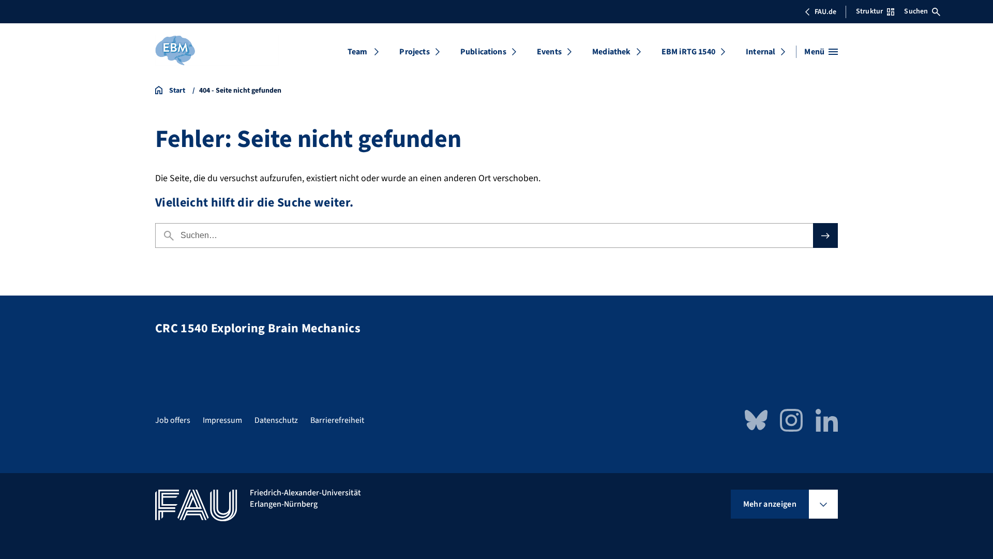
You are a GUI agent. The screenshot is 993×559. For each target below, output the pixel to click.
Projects (414, 51)
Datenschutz (276, 420)
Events (549, 51)
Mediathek (611, 51)
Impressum (222, 420)
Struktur (869, 11)
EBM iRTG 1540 (688, 51)
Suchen (916, 11)
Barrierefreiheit (337, 420)
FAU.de (825, 12)
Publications (483, 51)
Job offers (172, 420)
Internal (760, 51)
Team (358, 51)
